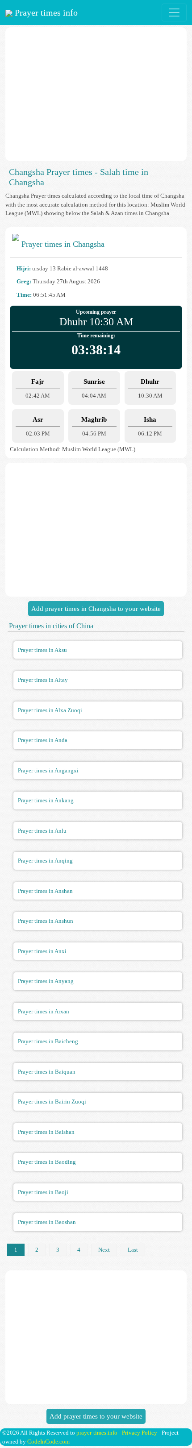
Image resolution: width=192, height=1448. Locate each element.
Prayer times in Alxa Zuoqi (50, 710)
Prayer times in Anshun (45, 920)
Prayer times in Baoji (43, 1192)
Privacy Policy (139, 1432)
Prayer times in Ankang (46, 800)
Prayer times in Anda (42, 740)
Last (133, 1249)
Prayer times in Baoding (47, 1161)
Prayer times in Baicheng (48, 1041)
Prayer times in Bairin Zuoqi (52, 1101)
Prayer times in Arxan (43, 1011)
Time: (24, 294)
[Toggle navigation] (174, 12)
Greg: (24, 281)
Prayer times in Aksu (42, 650)
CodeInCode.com (48, 1441)
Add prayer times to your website (96, 1416)
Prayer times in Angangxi (48, 770)
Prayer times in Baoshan (47, 1222)
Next (104, 1249)
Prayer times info (45, 12)
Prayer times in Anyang (46, 981)
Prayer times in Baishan (46, 1132)
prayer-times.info (96, 1432)
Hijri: (24, 268)
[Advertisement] (96, 94)
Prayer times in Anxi (42, 951)
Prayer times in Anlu (42, 830)
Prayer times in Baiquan (46, 1071)
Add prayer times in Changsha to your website (96, 608)
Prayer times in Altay (43, 679)
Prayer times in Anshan (45, 891)
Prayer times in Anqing (45, 860)
